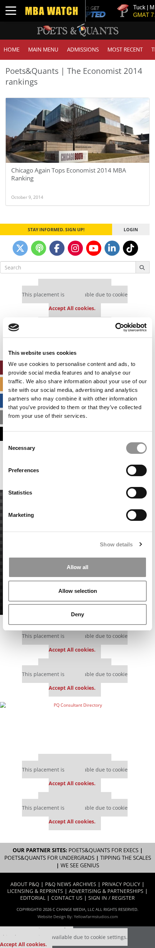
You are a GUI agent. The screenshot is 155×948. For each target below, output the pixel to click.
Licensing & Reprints (35, 890)
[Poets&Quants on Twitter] (20, 248)
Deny (77, 614)
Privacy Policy (121, 884)
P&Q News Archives (70, 884)
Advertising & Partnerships (106, 890)
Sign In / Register (111, 897)
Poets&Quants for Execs (103, 850)
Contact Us (67, 897)
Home (11, 49)
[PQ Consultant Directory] (75, 725)
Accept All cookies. (72, 308)
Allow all (77, 567)
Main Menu (43, 49)
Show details (116, 544)
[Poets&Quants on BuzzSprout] (38, 248)
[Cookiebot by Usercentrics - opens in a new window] (115, 327)
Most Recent (125, 49)
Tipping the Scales (125, 858)
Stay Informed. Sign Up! (56, 229)
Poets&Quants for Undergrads (49, 858)
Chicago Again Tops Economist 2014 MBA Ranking (68, 174)
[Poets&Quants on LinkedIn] (112, 248)
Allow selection (77, 591)
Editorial (32, 897)
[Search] (143, 267)
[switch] (136, 470)
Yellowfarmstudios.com (96, 916)
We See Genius (80, 865)
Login (131, 229)
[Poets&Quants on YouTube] (93, 248)
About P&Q (24, 884)
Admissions (83, 49)
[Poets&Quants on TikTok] (130, 248)
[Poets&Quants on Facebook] (57, 248)
